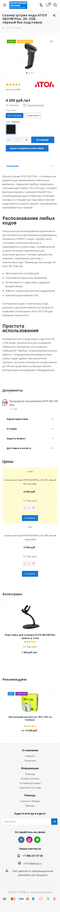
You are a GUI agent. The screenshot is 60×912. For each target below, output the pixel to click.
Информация (30, 768)
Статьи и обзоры (30, 801)
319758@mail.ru (32, 863)
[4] (16, 84)
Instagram (29, 839)
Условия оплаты (30, 778)
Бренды (30, 805)
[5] (19, 84)
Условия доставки (30, 783)
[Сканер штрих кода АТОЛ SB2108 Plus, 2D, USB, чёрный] (30, 55)
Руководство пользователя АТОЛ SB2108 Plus (34, 403)
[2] (10, 84)
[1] (7, 84)
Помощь (30, 774)
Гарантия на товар (30, 787)
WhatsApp (37, 839)
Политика (30, 760)
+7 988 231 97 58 (33, 856)
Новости (30, 756)
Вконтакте (21, 839)
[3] (13, 84)
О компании (30, 750)
